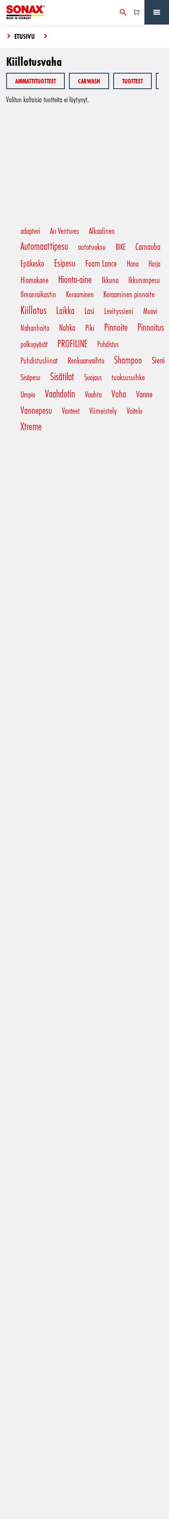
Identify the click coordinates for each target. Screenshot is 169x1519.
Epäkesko (32, 263)
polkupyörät (34, 344)
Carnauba (147, 246)
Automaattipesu (44, 246)
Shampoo (128, 359)
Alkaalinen (102, 230)
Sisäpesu (30, 377)
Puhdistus (108, 344)
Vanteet (71, 410)
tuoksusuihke (128, 377)
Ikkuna (110, 279)
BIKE (121, 246)
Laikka (65, 310)
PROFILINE (72, 343)
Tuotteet (132, 81)
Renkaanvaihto (86, 360)
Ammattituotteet (35, 81)
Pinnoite (116, 327)
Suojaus (93, 377)
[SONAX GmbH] (25, 12)
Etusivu (24, 35)
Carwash (89, 81)
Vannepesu (36, 410)
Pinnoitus (150, 327)
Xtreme (31, 426)
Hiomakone (34, 279)
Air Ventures (64, 230)
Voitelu (134, 410)
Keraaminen (80, 294)
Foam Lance (101, 263)
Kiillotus (33, 309)
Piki (89, 327)
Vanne (144, 394)
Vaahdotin (60, 393)
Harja (154, 263)
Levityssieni (118, 310)
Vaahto (93, 394)
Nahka (67, 327)
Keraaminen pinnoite (129, 294)
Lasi (89, 310)
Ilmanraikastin (38, 294)
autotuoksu (92, 246)
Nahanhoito (35, 327)
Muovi (150, 310)
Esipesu (64, 262)
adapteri (30, 230)
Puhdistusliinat (39, 360)
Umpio (28, 394)
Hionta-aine (75, 279)
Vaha (119, 393)
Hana (133, 263)
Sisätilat (62, 376)
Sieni (158, 360)
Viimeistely (103, 410)
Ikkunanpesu (144, 279)
